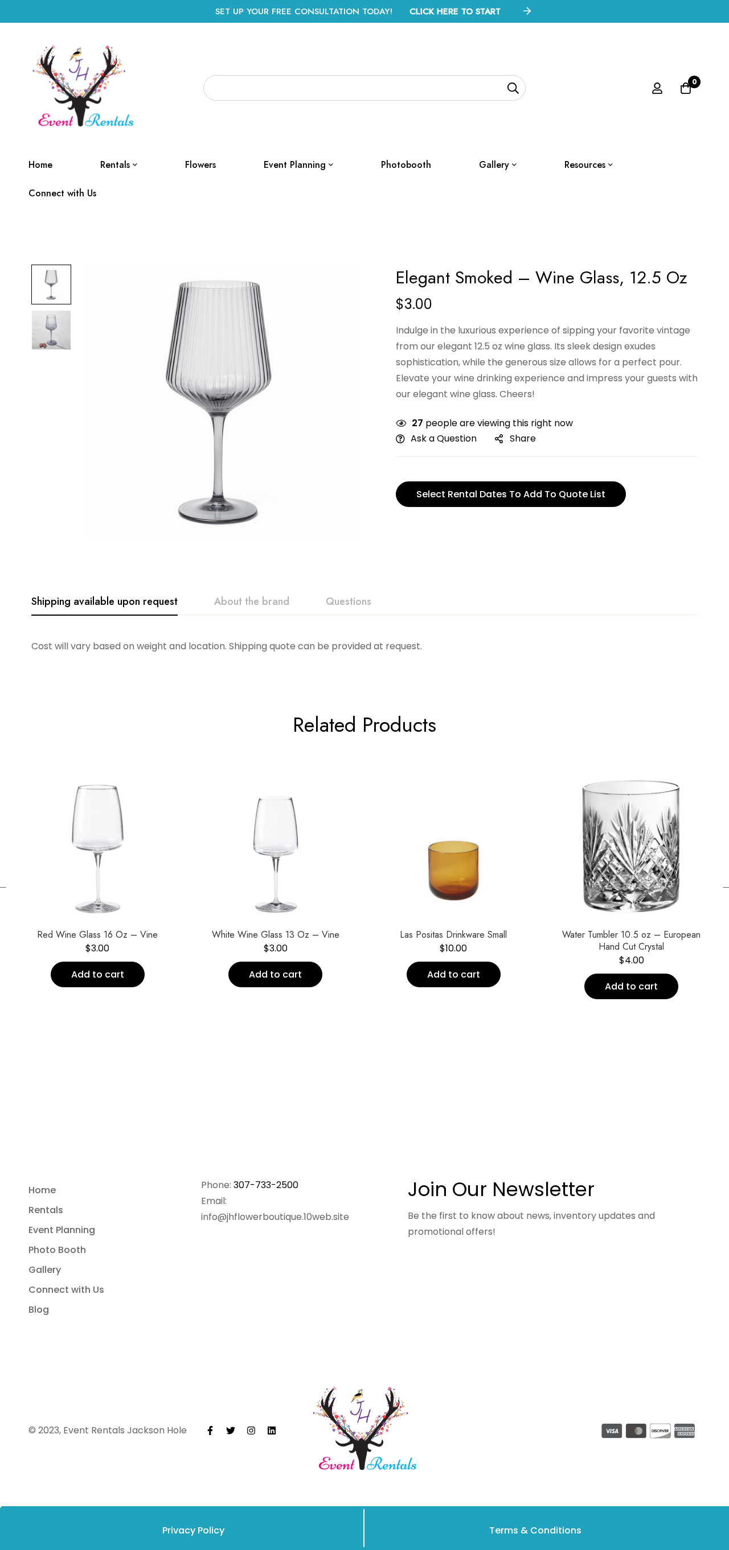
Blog (38, 1309)
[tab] (104, 602)
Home (42, 1190)
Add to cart (97, 974)
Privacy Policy (193, 1530)
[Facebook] (210, 1430)
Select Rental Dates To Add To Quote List (510, 494)
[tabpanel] (364, 646)
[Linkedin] (271, 1430)
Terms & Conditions (535, 1530)
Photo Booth (57, 1249)
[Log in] (657, 88)
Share (523, 438)
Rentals (45, 1210)
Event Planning (61, 1229)
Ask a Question (444, 438)
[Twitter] (230, 1430)
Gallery (44, 1269)
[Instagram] (251, 1430)
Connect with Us (66, 1289)
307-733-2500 (266, 1185)
